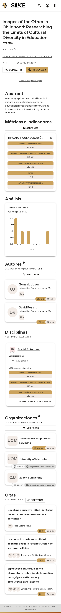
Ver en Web (37, 70)
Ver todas (30, 428)
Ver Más (8, 43)
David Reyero (36, 81)
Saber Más (30, 128)
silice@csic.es (30, 610)
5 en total (22, 212)
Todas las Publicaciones (35, 401)
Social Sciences (29, 349)
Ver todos (30, 274)
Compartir (13, 70)
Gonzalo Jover (24, 81)
